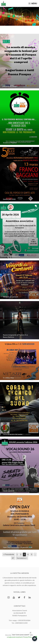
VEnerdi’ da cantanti (10, 297)
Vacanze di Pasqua (10, 86)
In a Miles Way (8, 378)
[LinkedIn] (29, 597)
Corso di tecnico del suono (12, 434)
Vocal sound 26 (8, 491)
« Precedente (8, 554)
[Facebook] (24, 597)
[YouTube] (14, 597)
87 (13, 558)
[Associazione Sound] (3, 3)
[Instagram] (8, 597)
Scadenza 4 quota (9, 143)
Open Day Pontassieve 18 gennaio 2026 (17, 547)
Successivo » (22, 558)
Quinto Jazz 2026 (9, 199)
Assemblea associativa (11, 256)
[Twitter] (19, 597)
